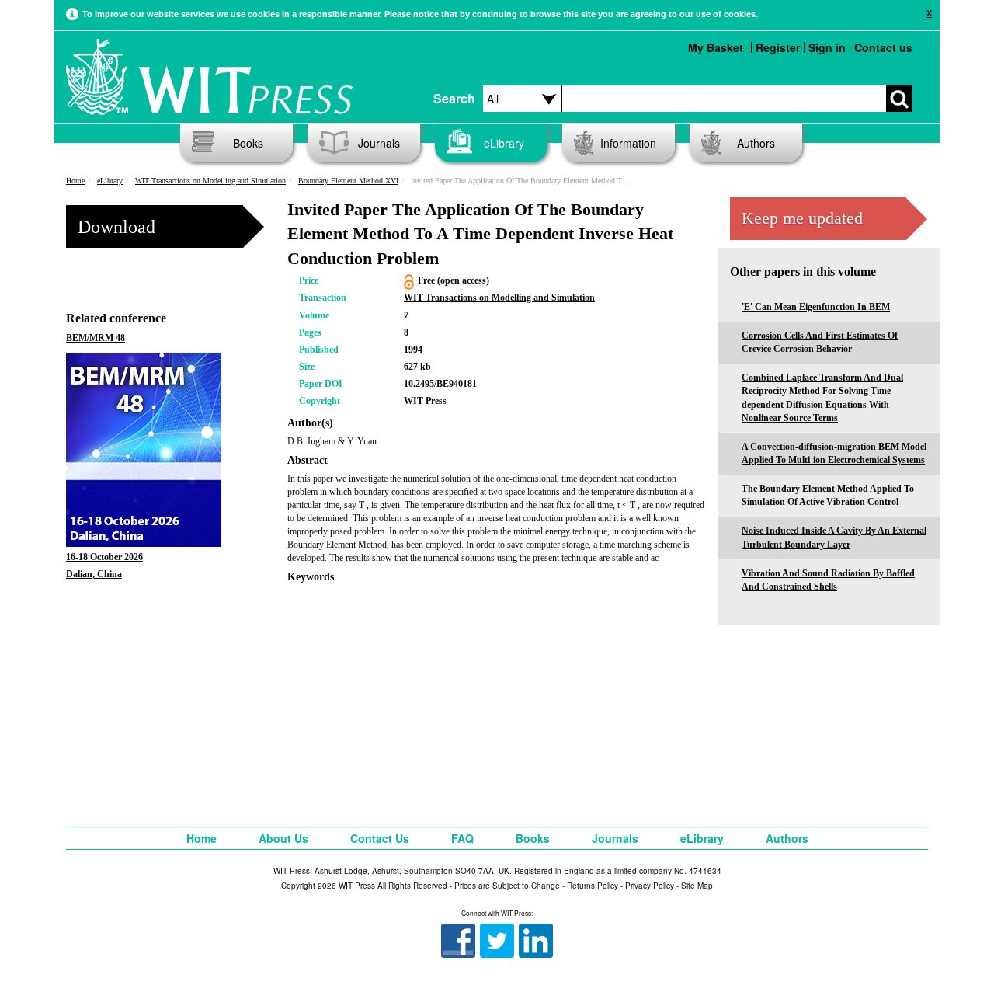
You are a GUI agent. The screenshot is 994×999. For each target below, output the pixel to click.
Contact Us (379, 838)
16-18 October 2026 (104, 557)
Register (778, 47)
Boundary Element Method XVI (348, 180)
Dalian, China (94, 574)
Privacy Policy (649, 885)
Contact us (883, 47)
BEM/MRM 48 (95, 337)
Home (75, 180)
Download (116, 227)
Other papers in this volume (803, 271)
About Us (283, 838)
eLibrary (504, 143)
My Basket (715, 47)
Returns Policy (592, 885)
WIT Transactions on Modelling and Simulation (210, 180)
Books (248, 143)
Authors (756, 143)
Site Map (697, 885)
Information (628, 143)
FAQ (462, 838)
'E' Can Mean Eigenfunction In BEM (816, 306)
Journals (379, 143)
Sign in (827, 47)
